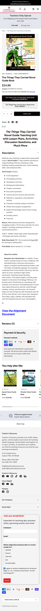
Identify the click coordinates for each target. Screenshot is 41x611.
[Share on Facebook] (13, 122)
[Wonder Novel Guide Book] (28, 378)
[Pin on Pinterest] (17, 122)
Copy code (26, 25)
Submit (7, 580)
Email (5, 536)
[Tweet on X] (9, 122)
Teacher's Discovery (11, 606)
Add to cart (27, 114)
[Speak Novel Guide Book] (10, 378)
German (8, 557)
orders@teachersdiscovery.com (20, 4)
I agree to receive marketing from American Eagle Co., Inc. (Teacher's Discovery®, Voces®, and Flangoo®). (20, 570)
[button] (33, 9)
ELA (7, 560)
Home (3, 30)
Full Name (7, 528)
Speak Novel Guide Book (9, 393)
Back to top (20, 424)
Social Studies (10, 563)
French (8, 553)
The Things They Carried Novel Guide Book (19, 30)
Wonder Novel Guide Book (28, 393)
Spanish (8, 550)
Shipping (4, 89)
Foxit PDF (34, 240)
